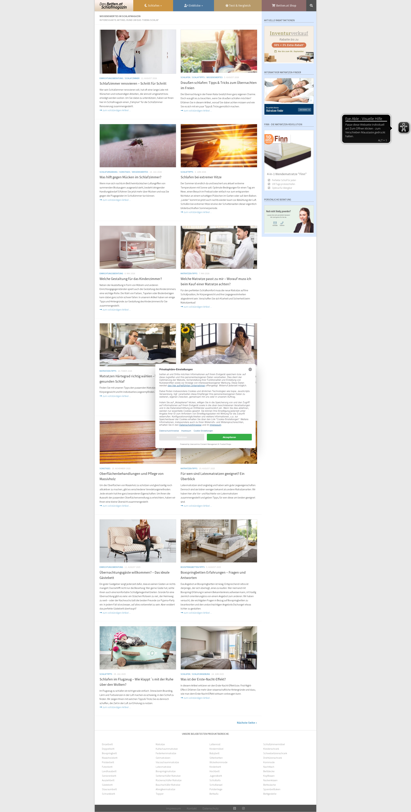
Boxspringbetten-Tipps (193, 567)
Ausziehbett (108, 780)
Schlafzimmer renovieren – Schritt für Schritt (133, 83)
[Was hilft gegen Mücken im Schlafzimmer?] (138, 145)
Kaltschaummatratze (167, 748)
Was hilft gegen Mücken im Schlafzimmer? (130, 177)
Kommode (269, 762)
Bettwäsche (269, 784)
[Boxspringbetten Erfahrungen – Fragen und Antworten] (219, 541)
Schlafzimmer (132, 78)
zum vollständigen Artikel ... (116, 110)
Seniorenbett (109, 775)
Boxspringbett (109, 753)
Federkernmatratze (166, 753)
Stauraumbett (109, 789)
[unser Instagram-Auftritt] (243, 808)
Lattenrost (215, 744)
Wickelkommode (218, 762)
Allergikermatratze (165, 789)
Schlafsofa (215, 780)
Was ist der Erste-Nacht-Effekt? (203, 679)
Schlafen (185, 77)
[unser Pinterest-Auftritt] (234, 808)
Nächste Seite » (247, 722)
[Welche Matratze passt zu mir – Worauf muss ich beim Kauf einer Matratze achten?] (219, 247)
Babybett (214, 753)
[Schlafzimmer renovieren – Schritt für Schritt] (138, 52)
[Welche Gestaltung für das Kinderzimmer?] (138, 247)
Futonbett (107, 766)
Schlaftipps (198, 77)
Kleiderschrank (271, 748)
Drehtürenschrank (272, 757)
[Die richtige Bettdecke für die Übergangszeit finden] (219, 344)
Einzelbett (107, 744)
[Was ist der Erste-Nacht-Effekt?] (219, 647)
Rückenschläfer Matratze (169, 780)
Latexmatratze (163, 766)
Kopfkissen (269, 775)
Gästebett (107, 784)
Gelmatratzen (163, 757)
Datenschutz (210, 808)
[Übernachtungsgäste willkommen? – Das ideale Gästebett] (138, 541)
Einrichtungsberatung (111, 78)
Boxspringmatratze (166, 771)
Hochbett (214, 771)
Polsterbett (108, 762)
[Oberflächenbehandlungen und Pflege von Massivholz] (138, 442)
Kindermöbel (216, 748)
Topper (160, 793)
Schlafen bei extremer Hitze (201, 177)
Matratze (160, 744)
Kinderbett (215, 766)
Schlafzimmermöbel (274, 744)
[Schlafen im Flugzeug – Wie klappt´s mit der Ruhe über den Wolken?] (138, 647)
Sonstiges (124, 171)
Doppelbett (108, 748)
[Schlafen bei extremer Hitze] (219, 145)
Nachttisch (268, 766)
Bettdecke (269, 771)
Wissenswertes (214, 77)
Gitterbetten (216, 757)
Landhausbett (109, 771)
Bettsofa (214, 793)
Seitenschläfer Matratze (168, 775)
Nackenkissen (270, 780)
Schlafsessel (216, 784)
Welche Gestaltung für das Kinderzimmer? (131, 278)
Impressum (173, 808)
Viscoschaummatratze (167, 762)
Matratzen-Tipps (189, 273)
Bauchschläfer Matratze (168, 784)
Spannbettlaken (271, 789)
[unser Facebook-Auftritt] (225, 808)
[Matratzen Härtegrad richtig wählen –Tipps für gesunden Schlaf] (138, 344)
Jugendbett (216, 775)
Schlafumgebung (109, 171)
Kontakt (192, 808)
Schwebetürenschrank (275, 753)
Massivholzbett (109, 757)
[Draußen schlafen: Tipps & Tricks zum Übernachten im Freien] (219, 51)
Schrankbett (108, 793)
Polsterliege (216, 789)
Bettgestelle (269, 793)
